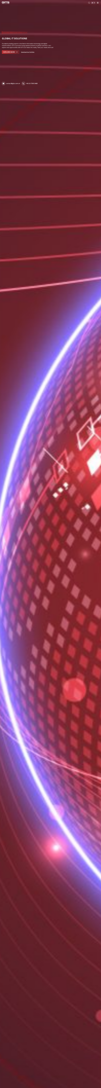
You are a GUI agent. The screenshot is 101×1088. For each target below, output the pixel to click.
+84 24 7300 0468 (31, 83)
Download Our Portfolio (27, 52)
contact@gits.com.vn (13, 83)
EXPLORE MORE (9, 52)
